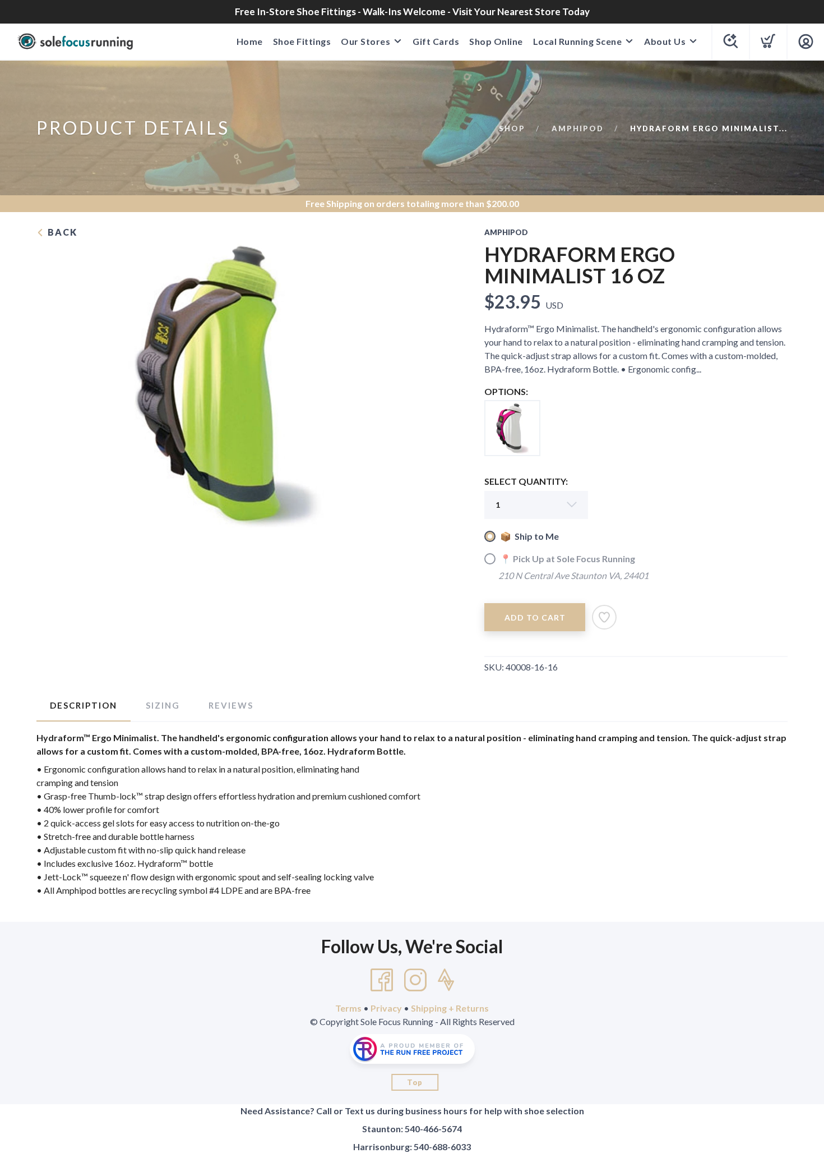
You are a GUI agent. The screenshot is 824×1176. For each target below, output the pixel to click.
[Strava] (446, 980)
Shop (512, 128)
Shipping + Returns (450, 1008)
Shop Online (496, 41)
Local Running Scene (577, 41)
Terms (348, 1008)
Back (61, 232)
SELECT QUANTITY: (526, 481)
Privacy (386, 1008)
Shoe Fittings (302, 41)
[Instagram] (415, 980)
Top (415, 1082)
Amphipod (578, 128)
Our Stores (365, 41)
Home (250, 41)
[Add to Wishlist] (604, 617)
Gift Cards (436, 41)
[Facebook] (382, 980)
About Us (665, 41)
